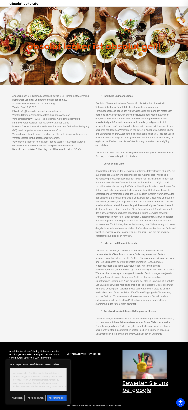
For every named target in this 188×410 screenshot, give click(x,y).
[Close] (67, 362)
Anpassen (17, 397)
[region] (38, 382)
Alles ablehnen (36, 397)
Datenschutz (73, 353)
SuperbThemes (113, 405)
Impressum (86, 353)
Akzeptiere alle (57, 397)
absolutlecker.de (23, 3)
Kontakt (97, 353)
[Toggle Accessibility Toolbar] (180, 402)
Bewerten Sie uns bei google (145, 386)
